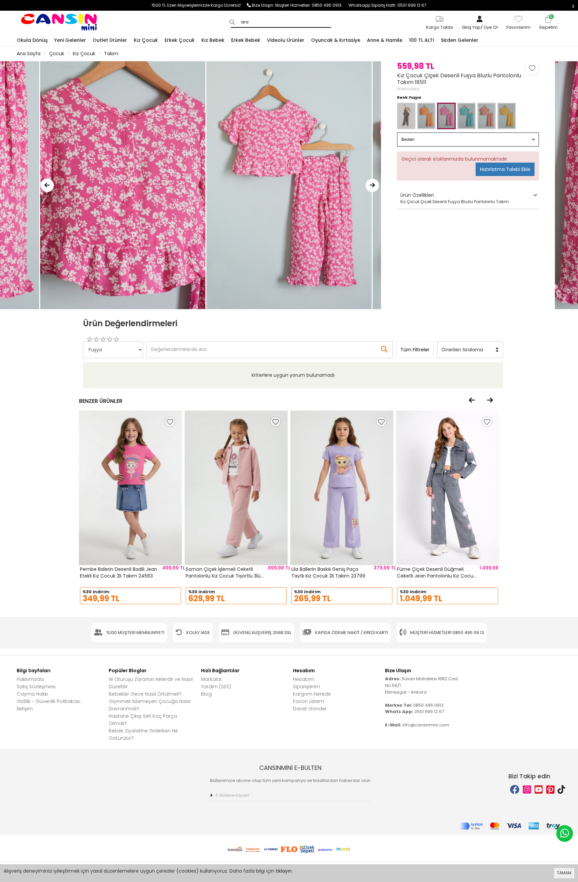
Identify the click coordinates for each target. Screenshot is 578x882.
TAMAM (564, 873)
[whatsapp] (564, 833)
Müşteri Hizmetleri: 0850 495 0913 (312, 5)
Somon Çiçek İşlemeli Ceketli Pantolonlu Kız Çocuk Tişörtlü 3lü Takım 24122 (223, 576)
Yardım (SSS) (216, 686)
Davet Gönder (310, 708)
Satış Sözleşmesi (36, 686)
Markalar (211, 679)
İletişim (25, 708)
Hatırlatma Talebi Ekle (505, 169)
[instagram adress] (527, 790)
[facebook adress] (514, 790)
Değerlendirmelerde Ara (178, 346)
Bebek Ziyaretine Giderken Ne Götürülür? (143, 734)
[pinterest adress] (550, 790)
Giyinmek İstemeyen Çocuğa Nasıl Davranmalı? (149, 705)
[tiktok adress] (561, 790)
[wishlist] (170, 421)
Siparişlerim (306, 686)
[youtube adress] (539, 790)
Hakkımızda (30, 679)
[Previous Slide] (47, 185)
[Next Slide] (372, 185)
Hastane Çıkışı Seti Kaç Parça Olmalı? (143, 720)
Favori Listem (308, 701)
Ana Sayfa (28, 53)
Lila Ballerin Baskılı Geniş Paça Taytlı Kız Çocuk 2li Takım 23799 (328, 572)
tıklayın (284, 871)
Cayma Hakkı (32, 694)
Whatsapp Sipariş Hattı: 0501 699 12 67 (387, 5)
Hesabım (303, 679)
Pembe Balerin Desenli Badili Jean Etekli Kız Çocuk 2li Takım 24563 (118, 572)
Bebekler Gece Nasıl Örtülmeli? (145, 694)
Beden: (408, 139)
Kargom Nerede (312, 694)
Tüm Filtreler (414, 349)
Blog (206, 694)
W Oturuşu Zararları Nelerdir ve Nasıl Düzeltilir (151, 683)
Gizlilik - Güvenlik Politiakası (48, 701)
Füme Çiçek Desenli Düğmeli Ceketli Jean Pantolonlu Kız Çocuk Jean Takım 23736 (436, 576)
